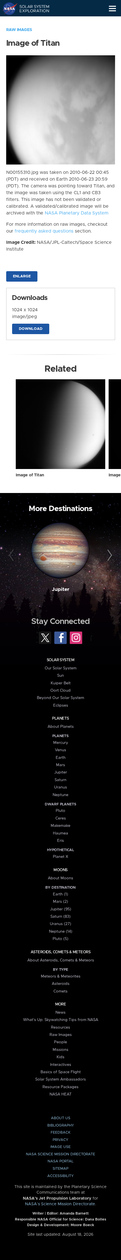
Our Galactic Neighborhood (31, 21)
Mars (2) (60, 902)
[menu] (112, 8)
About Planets (61, 727)
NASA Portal (60, 1161)
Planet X (60, 857)
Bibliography (60, 1125)
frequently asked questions (44, 231)
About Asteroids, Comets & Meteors (60, 960)
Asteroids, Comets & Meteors (60, 952)
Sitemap (60, 1169)
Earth (61, 758)
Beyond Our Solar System (60, 698)
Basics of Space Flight (61, 1072)
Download (30, 329)
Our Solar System (61, 668)
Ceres (60, 818)
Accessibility (60, 1176)
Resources (60, 1027)
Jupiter (60, 589)
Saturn (60, 780)
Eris (60, 841)
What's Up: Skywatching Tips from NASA (60, 1020)
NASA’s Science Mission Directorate (60, 1204)
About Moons (60, 878)
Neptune (60, 795)
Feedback (60, 1132)
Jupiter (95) (60, 909)
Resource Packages (60, 1087)
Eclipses (60, 705)
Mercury (60, 743)
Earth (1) (60, 894)
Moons (60, 870)
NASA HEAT (61, 1094)
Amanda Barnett (74, 1213)
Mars (60, 765)
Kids (60, 1057)
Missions (60, 1050)
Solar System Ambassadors (60, 1079)
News (60, 1012)
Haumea (60, 833)
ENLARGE (22, 276)
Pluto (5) (60, 939)
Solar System (60, 660)
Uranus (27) (60, 924)
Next (108, 555)
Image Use (60, 1147)
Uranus (60, 787)
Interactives (60, 1065)
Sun (60, 676)
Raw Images (19, 30)
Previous (12, 555)
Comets (60, 991)
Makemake (60, 826)
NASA (7, 8)
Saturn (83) (60, 917)
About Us (60, 1118)
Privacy (60, 1140)
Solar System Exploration (31, 8)
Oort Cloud (60, 691)
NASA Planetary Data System (76, 213)
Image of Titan (30, 475)
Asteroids (61, 984)
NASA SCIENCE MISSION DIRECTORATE (60, 1154)
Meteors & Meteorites (60, 976)
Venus (60, 750)
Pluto (60, 811)
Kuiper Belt (61, 683)
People (60, 1042)
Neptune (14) (60, 932)
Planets (60, 718)
